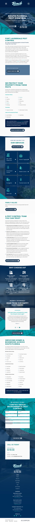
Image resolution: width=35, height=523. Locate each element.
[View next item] (19, 327)
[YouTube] (16, 515)
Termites (17, 482)
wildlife (18, 61)
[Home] (17, 4)
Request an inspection (11, 260)
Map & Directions (17, 497)
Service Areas (17, 486)
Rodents (7, 103)
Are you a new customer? (9, 420)
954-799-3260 (23, 27)
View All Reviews (16, 333)
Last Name (19, 411)
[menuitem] (6, 521)
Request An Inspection (16, 130)
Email (19, 414)
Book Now (11, 26)
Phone (7, 414)
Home (17, 476)
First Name (7, 411)
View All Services (16, 146)
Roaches (20, 97)
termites (23, 60)
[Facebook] (14, 515)
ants (10, 60)
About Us (17, 478)
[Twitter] (18, 515)
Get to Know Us (10, 209)
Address (7, 417)
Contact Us (17, 488)
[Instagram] (20, 515)
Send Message (16, 438)
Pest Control (17, 480)
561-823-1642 (23, 26)
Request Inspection (12, 71)
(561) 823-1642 (13, 121)
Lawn (17, 484)
